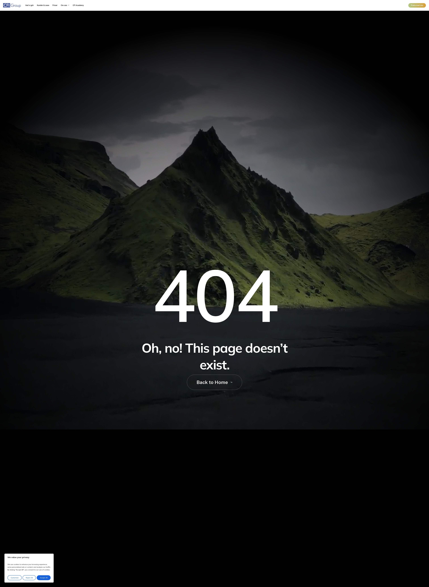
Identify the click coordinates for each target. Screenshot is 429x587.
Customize (15, 578)
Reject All (29, 578)
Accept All (43, 578)
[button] (214, 382)
